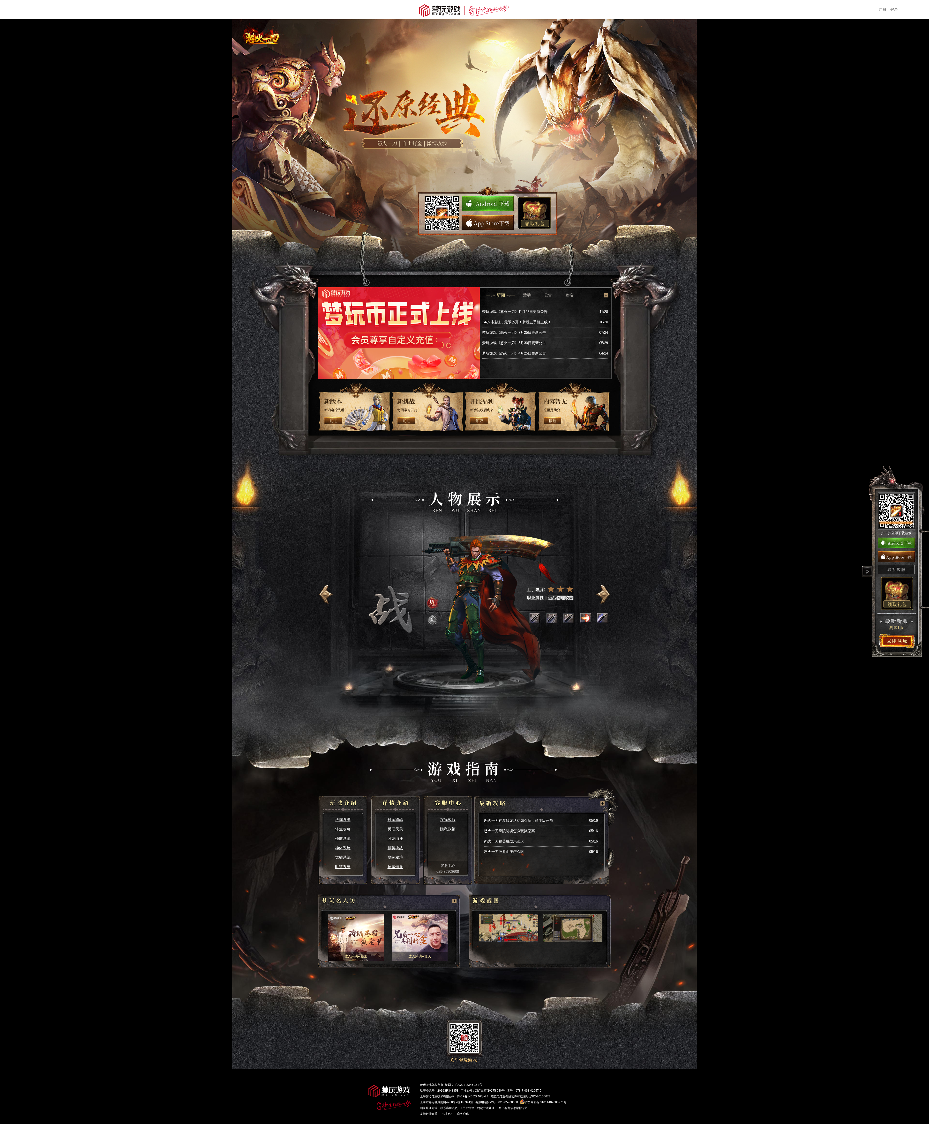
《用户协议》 (468, 1108)
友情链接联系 (428, 1114)
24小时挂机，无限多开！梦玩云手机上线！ (516, 322)
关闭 (867, 571)
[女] (434, 619)
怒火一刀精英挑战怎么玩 (504, 841)
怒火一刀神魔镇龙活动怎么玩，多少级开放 (518, 820)
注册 (882, 9)
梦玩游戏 (426, 1085)
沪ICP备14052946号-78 (472, 1096)
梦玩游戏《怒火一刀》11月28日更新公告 (514, 312)
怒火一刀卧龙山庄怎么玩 (504, 852)
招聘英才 (447, 1114)
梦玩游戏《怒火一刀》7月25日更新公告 (514, 332)
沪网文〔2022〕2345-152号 (463, 1085)
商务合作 (463, 1114)
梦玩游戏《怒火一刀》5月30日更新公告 (514, 343)
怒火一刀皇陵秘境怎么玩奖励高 (509, 831)
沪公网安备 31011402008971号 (546, 1102)
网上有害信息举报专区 (513, 1108)
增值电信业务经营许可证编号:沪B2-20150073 (520, 1096)
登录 (894, 9)
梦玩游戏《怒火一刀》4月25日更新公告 (514, 353)
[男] (434, 602)
